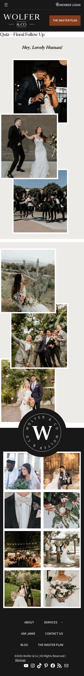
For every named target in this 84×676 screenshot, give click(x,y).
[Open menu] (6, 4)
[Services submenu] (62, 622)
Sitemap (20, 660)
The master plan (65, 20)
